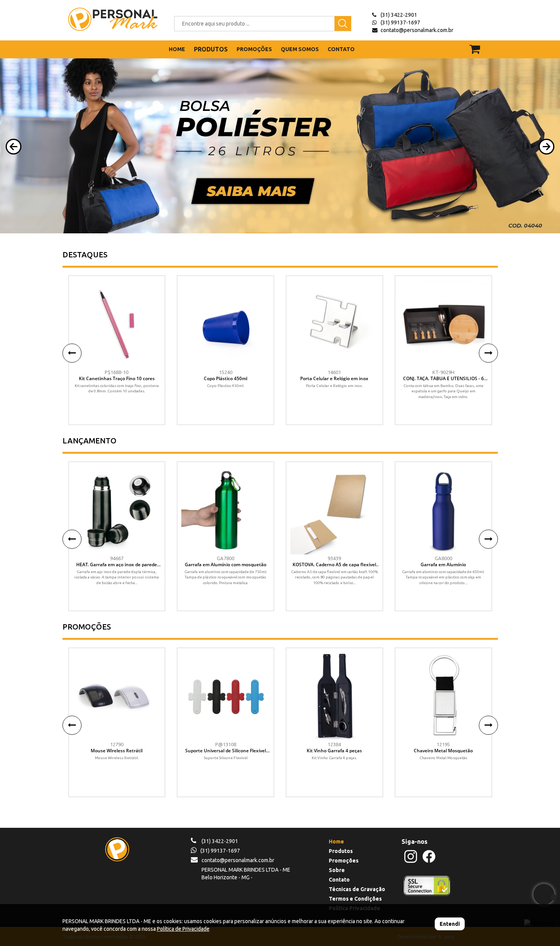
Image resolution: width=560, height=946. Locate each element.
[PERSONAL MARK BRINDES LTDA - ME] (107, 19)
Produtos (341, 851)
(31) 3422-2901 (399, 15)
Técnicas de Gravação (357, 889)
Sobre (337, 870)
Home (336, 841)
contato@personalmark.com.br (417, 30)
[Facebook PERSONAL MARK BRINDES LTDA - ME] (429, 862)
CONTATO (341, 49)
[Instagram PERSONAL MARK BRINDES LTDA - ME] (410, 862)
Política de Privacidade (183, 929)
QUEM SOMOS (300, 49)
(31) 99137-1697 (400, 22)
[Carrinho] (479, 45)
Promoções (343, 861)
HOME (177, 49)
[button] (13, 146)
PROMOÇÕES (254, 49)
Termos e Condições (355, 899)
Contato (339, 880)
